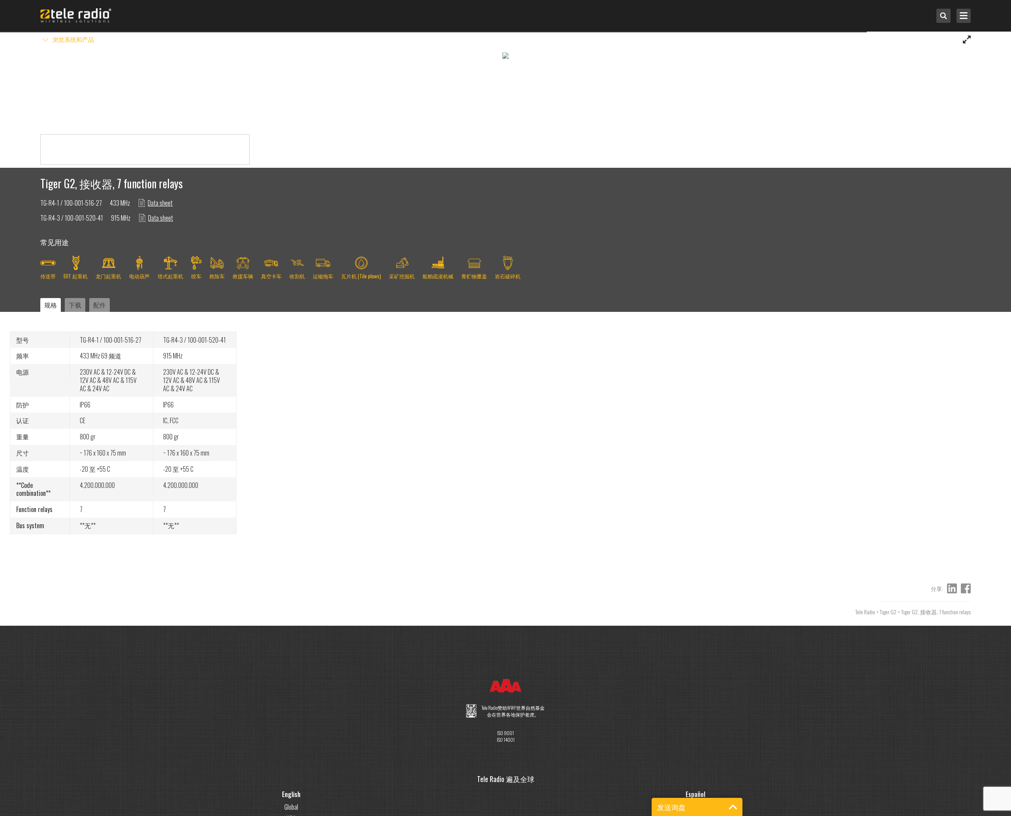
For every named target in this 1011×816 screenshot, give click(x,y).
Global (291, 807)
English (291, 794)
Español (695, 794)
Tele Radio (865, 612)
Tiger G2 (888, 612)
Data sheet (160, 203)
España (696, 807)
